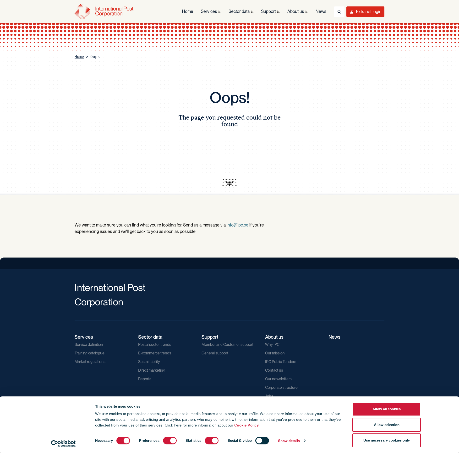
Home (79, 56)
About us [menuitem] (295, 11)
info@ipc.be (237, 224)
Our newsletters (278, 379)
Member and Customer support (227, 344)
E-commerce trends (154, 353)
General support (215, 353)
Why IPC (272, 344)
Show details (289, 441)
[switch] (170, 440)
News (334, 337)
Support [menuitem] (268, 11)
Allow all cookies (386, 409)
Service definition (89, 344)
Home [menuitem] (187, 11)
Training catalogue (89, 353)
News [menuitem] (321, 11)
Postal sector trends (154, 344)
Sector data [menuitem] (239, 11)
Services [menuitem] (209, 11)
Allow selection (386, 425)
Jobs (269, 396)
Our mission (275, 353)
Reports (144, 379)
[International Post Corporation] (104, 11)
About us (274, 337)
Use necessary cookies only (386, 440)
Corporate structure (281, 387)
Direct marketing (151, 370)
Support (210, 337)
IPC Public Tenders (280, 361)
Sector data (150, 337)
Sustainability (149, 361)
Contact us (274, 370)
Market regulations (90, 361)
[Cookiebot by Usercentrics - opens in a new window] (63, 443)
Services (84, 337)
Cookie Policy (246, 425)
